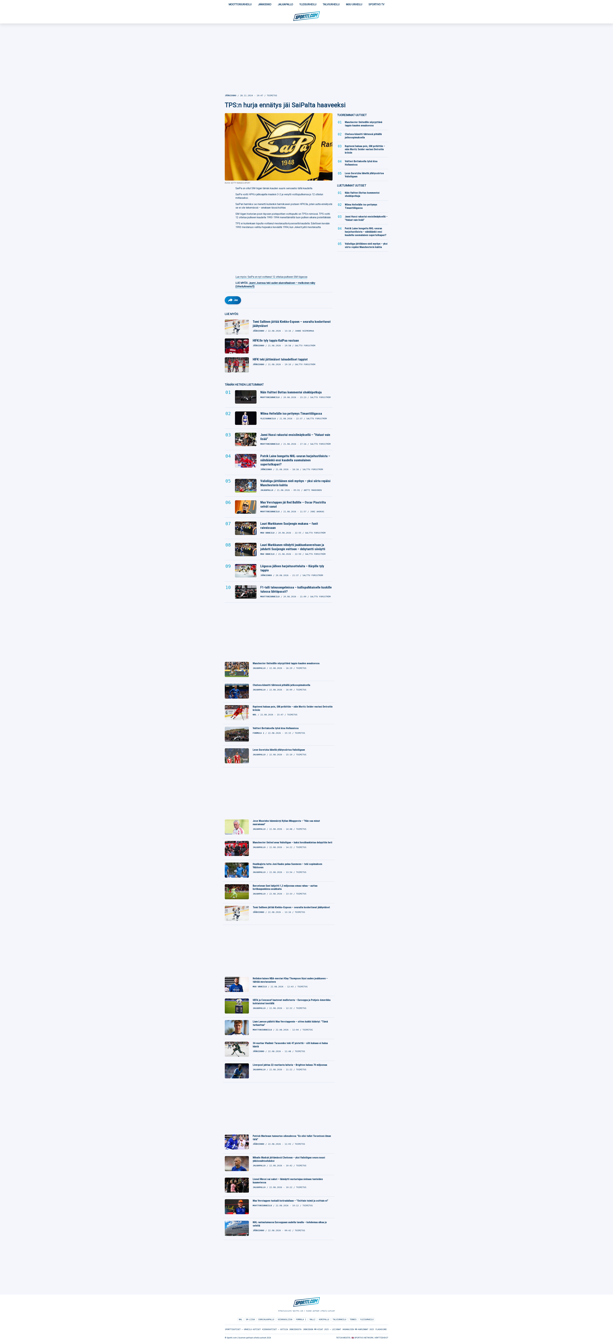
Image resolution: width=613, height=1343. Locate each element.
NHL (240, 1319)
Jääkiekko (264, 4)
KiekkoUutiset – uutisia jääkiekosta (281, 1329)
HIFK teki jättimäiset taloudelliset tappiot (280, 359)
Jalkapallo (285, 4)
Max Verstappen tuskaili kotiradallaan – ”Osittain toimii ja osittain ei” (290, 1200)
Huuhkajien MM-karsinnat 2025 (358, 1329)
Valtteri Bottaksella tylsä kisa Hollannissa (276, 728)
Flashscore (381, 1329)
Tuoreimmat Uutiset (352, 115)
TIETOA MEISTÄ (343, 1338)
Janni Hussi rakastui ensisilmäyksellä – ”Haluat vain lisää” (295, 437)
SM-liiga (250, 1319)
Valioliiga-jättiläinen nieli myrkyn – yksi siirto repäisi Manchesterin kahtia (295, 483)
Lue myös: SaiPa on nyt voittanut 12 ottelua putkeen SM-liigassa (271, 276)
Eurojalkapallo (266, 1319)
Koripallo (324, 1319)
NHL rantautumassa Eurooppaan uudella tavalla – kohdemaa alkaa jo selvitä (290, 1224)
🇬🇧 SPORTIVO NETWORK (362, 1338)
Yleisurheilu (307, 4)
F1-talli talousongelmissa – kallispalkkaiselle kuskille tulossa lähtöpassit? (296, 589)
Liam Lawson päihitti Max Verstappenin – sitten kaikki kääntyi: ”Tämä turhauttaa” (290, 1023)
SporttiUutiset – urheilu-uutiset (243, 1329)
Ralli (312, 1319)
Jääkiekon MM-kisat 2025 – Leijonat (322, 1329)
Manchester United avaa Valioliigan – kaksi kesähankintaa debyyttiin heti (292, 842)
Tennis (353, 1319)
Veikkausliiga (285, 1319)
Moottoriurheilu (240, 4)
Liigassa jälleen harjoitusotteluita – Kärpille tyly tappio (292, 568)
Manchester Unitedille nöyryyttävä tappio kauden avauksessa (286, 663)
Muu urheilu (354, 4)
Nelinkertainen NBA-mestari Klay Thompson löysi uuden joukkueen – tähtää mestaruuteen (290, 980)
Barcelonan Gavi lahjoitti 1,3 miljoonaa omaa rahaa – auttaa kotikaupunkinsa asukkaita (285, 887)
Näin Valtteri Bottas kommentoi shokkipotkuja (291, 392)
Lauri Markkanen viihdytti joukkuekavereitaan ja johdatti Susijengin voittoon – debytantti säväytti (292, 547)
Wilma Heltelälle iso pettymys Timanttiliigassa (291, 413)
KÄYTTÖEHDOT (381, 1338)
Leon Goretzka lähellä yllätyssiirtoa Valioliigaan (279, 749)
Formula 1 (301, 1319)
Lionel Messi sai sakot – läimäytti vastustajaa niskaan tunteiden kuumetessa (288, 1181)
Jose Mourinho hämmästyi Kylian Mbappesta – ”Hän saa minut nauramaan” (286, 822)
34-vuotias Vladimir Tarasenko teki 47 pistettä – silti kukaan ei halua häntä (290, 1045)
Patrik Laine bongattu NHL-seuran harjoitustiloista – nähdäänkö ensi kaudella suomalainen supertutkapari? (295, 460)
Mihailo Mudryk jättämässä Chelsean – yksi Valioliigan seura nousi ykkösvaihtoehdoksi (289, 1159)
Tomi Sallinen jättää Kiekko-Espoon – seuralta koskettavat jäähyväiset (292, 324)
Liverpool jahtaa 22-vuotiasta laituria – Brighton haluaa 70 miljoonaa (290, 1064)
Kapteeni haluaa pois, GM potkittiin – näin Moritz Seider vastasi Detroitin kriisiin (293, 708)
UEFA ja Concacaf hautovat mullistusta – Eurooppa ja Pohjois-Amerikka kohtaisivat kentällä (291, 1002)
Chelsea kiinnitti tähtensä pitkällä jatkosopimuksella (281, 685)
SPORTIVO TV (376, 4)
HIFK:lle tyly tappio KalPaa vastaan (276, 340)
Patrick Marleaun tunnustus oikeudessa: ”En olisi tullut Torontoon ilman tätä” (292, 1137)
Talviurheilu (331, 4)
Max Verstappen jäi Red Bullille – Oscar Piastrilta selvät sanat (293, 504)
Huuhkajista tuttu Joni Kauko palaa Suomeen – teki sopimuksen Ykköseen (287, 866)
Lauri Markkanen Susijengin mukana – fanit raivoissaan (289, 526)
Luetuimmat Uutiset (351, 185)
